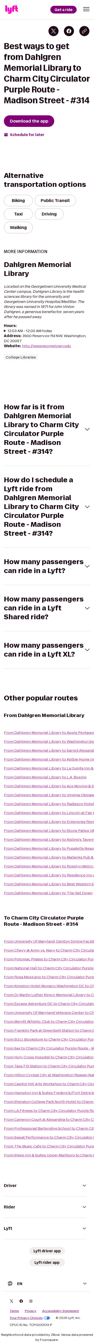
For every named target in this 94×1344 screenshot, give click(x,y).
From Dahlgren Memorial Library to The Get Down (48, 892)
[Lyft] (11, 9)
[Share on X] (53, 31)
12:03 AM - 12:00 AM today (30, 330)
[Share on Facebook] (69, 31)
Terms (14, 1311)
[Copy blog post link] (84, 31)
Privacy (30, 1311)
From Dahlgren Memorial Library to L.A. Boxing (45, 777)
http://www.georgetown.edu (46, 345)
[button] (86, 9)
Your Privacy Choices (26, 1318)
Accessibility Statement (60, 1311)
